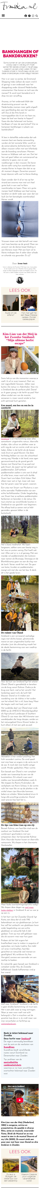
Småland (5, 439)
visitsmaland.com (8, 1024)
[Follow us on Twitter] (33, 16)
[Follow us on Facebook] (26, 16)
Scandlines (9, 1047)
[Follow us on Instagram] (30, 16)
